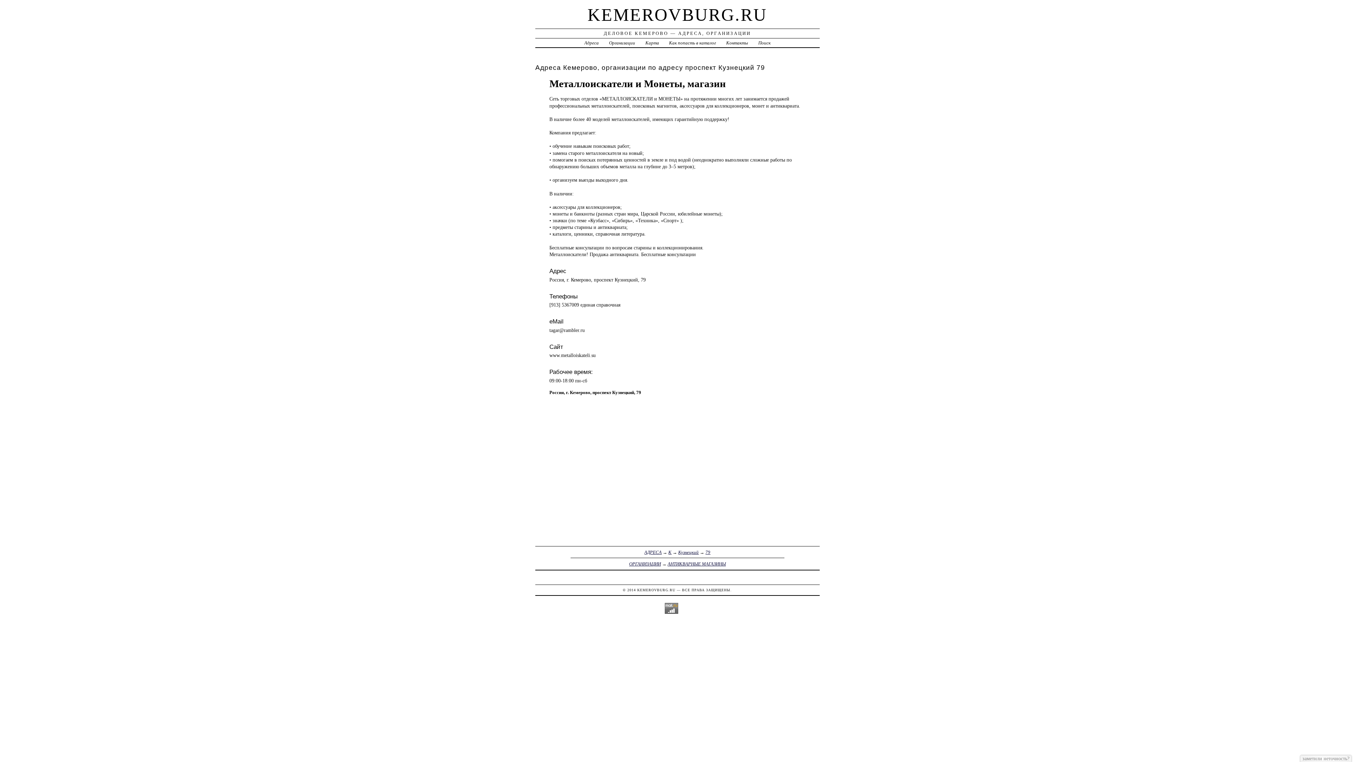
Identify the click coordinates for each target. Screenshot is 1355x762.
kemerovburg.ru (677, 15)
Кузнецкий (688, 552)
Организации (622, 43)
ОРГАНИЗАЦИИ (645, 564)
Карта (652, 43)
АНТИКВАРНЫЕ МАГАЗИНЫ (697, 564)
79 (707, 552)
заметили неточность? (1325, 758)
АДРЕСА (653, 552)
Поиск (764, 43)
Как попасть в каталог (692, 43)
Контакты (737, 43)
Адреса (591, 43)
